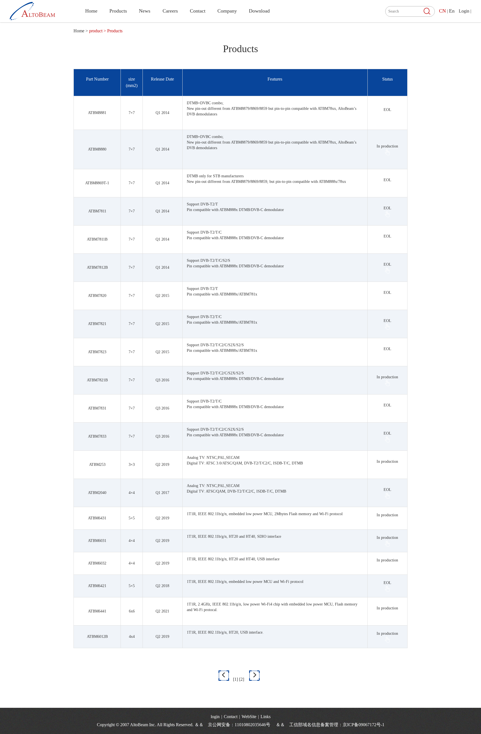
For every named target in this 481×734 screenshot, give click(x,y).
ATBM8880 (97, 149)
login (215, 716)
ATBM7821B (97, 380)
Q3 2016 (162, 380)
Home (91, 11)
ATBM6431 (97, 518)
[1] (235, 679)
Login (464, 11)
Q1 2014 (162, 113)
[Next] (254, 675)
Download (259, 11)
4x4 (132, 636)
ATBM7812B (97, 267)
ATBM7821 (97, 324)
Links (266, 716)
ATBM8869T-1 (97, 183)
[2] (241, 679)
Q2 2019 (162, 464)
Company (227, 11)
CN (442, 11)
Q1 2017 (162, 493)
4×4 (132, 493)
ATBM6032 (97, 563)
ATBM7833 (97, 436)
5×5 (132, 518)
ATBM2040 (97, 493)
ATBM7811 (97, 211)
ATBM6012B (97, 636)
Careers (170, 11)
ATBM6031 (97, 541)
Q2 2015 (162, 296)
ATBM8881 (97, 113)
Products (118, 11)
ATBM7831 (97, 408)
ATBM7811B (97, 239)
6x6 (132, 611)
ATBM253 (97, 464)
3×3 (132, 464)
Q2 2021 (162, 611)
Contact (197, 11)
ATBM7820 (97, 296)
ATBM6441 (97, 611)
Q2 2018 (162, 586)
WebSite (249, 716)
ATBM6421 (97, 586)
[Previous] (224, 675)
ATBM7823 (97, 352)
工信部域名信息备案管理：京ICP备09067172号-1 (336, 724)
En (452, 11)
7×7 (132, 113)
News (144, 11)
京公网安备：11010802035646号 (241, 724)
